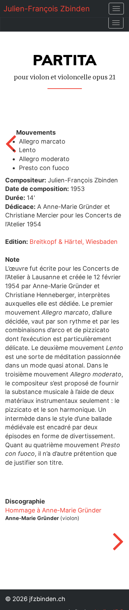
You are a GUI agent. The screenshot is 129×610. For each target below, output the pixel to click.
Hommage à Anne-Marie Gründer (53, 510)
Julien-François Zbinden (46, 8)
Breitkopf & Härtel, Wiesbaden (74, 241)
